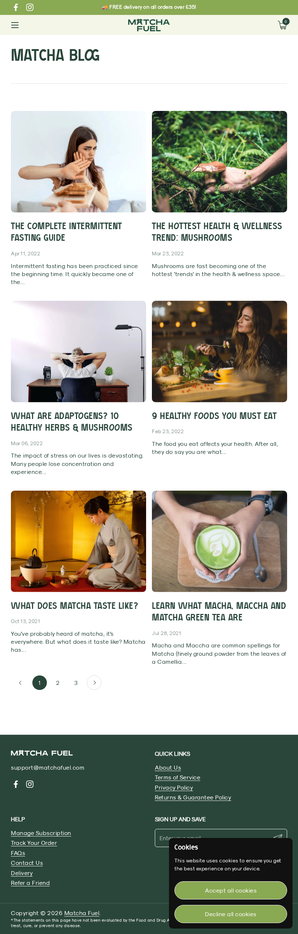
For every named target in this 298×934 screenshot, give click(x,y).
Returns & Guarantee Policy (193, 797)
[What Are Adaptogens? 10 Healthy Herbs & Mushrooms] (78, 351)
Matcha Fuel (82, 913)
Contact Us (27, 862)
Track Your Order (34, 842)
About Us (168, 767)
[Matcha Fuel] (149, 25)
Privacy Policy (174, 787)
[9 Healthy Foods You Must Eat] (219, 351)
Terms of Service (177, 777)
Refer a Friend (30, 882)
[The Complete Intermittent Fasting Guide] (78, 161)
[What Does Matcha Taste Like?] (78, 541)
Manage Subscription (41, 833)
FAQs (18, 853)
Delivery (22, 873)
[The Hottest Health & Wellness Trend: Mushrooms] (219, 161)
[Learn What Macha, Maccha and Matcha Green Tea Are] (219, 541)
